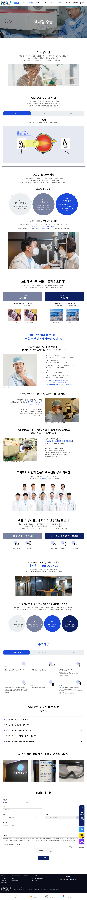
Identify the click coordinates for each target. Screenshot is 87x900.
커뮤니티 (68, 2)
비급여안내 (3, 880)
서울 (6, 802)
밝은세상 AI (36, 876)
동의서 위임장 (4, 882)
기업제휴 (36, 880)
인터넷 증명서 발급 (15, 876)
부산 (27, 802)
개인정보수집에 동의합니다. (77, 847)
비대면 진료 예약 (14, 880)
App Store (74, 879)
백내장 (60, 2)
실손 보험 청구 (14, 878)
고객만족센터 (26, 876)
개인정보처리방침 (4, 878)
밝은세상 (37, 2)
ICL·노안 (52, 2)
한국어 (82, 3)
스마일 (45, 2)
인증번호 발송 (38, 817)
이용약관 (3, 876)
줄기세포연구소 (75, 2)
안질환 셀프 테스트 (38, 878)
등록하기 (43, 857)
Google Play (65, 879)
